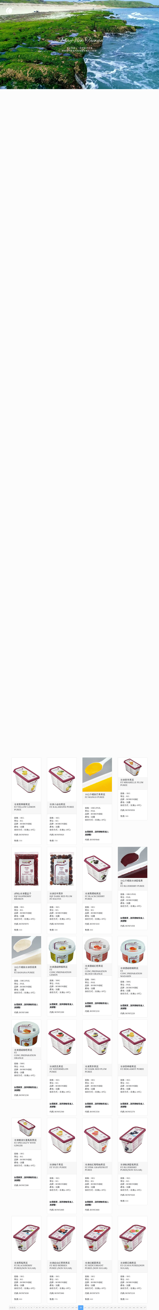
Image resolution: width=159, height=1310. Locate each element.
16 (65, 1308)
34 (134, 1308)
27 (108, 1308)
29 (115, 1308)
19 (76, 1308)
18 (73, 1308)
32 (126, 1308)
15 (61, 1308)
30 (119, 1308)
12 (50, 1308)
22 (89, 1308)
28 (111, 1308)
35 (137, 1308)
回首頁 (13, 1308)
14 (58, 1308)
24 (96, 1308)
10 (43, 1308)
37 (145, 1308)
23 (93, 1308)
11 (46, 1308)
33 (130, 1308)
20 (81, 1308)
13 (54, 1308)
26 (104, 1308)
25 (100, 1308)
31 (122, 1308)
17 (69, 1308)
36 (141, 1308)
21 (85, 1308)
